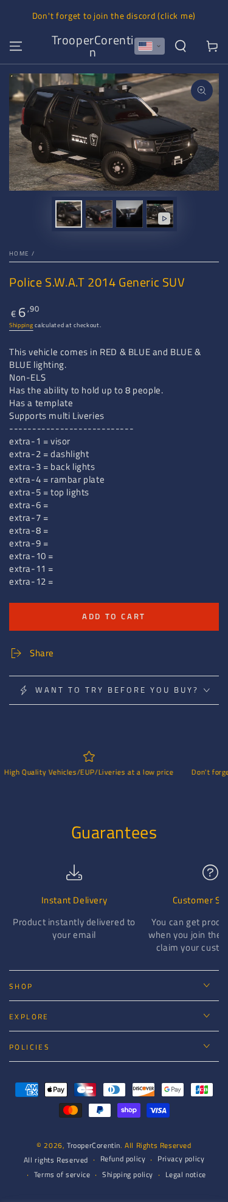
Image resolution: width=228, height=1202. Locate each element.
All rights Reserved (56, 1160)
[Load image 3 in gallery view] (129, 214)
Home (19, 253)
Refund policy (123, 1159)
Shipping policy (127, 1175)
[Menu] (16, 46)
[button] (149, 46)
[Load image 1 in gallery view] (68, 214)
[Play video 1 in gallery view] (160, 214)
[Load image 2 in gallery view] (99, 214)
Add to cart (114, 616)
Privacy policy (180, 1159)
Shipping (21, 325)
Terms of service (62, 1175)
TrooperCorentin (93, 1145)
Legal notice (185, 1175)
